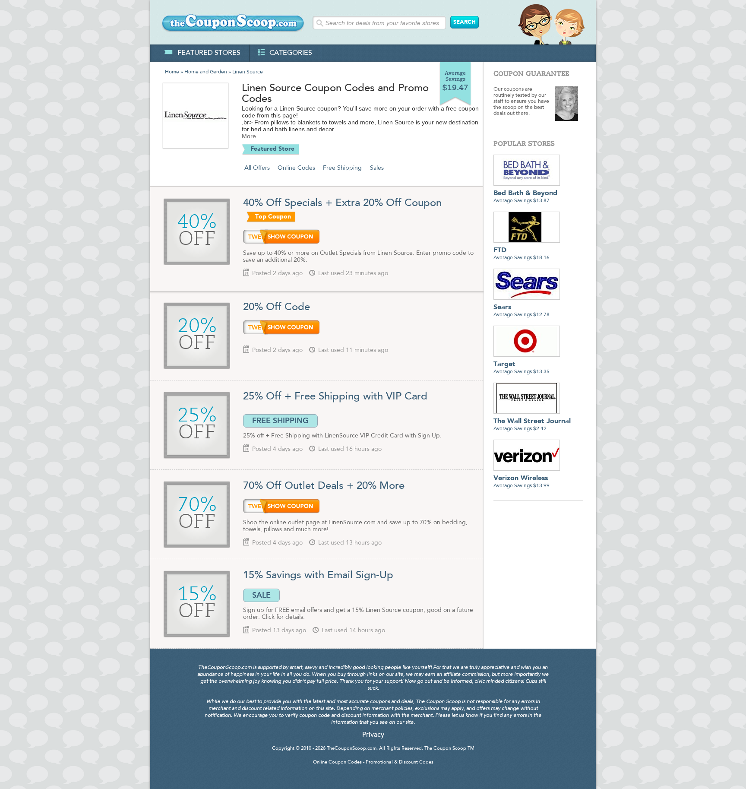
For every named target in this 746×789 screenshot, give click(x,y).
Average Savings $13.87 (525, 196)
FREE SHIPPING (280, 420)
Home (172, 72)
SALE (261, 595)
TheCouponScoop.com (351, 748)
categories (290, 53)
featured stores (208, 53)
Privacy (373, 735)
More (249, 136)
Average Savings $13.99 (521, 481)
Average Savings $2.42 (532, 424)
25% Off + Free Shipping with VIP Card (335, 397)
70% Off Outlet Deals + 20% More (324, 486)
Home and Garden (205, 72)
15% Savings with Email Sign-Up (318, 575)
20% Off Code (276, 307)
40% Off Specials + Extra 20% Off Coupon (342, 203)
